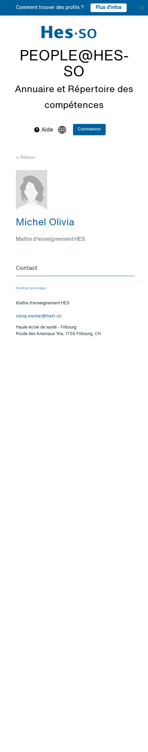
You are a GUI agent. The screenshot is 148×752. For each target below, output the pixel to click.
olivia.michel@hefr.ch (39, 316)
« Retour (25, 157)
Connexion (89, 129)
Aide (46, 130)
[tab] (75, 269)
